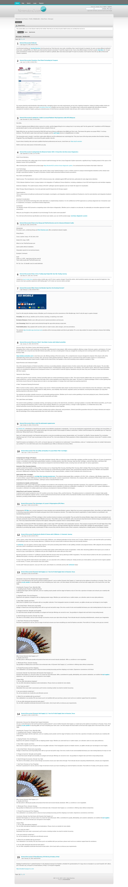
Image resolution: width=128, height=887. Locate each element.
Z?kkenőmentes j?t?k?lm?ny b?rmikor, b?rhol (46, 856)
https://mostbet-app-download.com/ (32, 330)
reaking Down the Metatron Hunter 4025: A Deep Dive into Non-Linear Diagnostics (55, 152)
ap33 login (56, 133)
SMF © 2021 (63, 878)
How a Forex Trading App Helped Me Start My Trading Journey (49, 274)
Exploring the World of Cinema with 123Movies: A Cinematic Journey (52, 534)
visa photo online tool (45, 107)
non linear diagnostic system (79, 216)
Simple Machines (70, 878)
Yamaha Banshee (35, 48)
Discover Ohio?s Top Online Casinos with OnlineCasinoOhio (49, 342)
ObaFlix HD (21, 428)
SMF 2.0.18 (56, 878)
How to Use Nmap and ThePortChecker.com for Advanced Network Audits (53, 223)
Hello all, (34, 43)
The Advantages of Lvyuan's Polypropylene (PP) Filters (48, 503)
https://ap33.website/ (76, 141)
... (22, 39)
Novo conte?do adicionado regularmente (43, 423)
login (104, 6)
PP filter (27, 510)
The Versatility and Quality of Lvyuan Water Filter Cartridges (50, 450)
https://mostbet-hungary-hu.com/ (25, 869)
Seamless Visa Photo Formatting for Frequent (45, 60)
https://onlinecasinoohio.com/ (24, 356)
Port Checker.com (43, 230)
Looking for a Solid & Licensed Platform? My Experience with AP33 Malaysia (53, 117)
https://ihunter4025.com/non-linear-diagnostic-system (58, 165)
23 (24, 39)
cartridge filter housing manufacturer (44, 476)
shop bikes (101, 50)
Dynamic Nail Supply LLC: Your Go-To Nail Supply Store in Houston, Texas (54, 572)
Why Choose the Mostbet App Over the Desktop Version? (48, 288)
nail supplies (106, 674)
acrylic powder (26, 582)
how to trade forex (28, 279)
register (110, 6)
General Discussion (25, 43)
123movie (20, 544)
